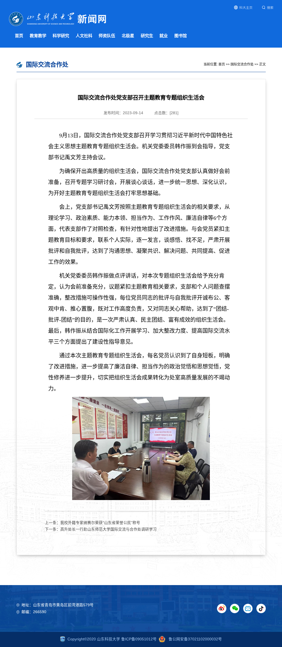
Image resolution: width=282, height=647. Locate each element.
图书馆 (180, 35)
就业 (163, 35)
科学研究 (61, 35)
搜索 (270, 8)
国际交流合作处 (242, 64)
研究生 (147, 35)
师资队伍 (107, 35)
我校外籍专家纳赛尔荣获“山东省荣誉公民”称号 (100, 523)
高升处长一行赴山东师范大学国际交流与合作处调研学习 (108, 529)
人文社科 (84, 35)
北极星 (128, 35)
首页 (19, 35)
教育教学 (38, 35)
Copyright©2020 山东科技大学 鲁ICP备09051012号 (112, 639)
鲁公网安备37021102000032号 (194, 639)
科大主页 (246, 8)
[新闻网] (58, 19)
